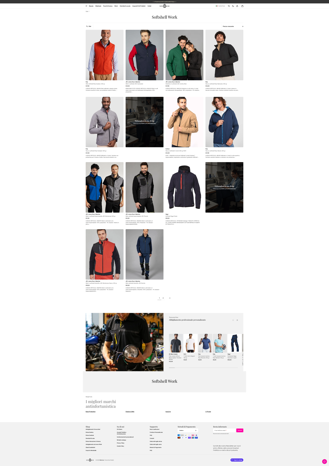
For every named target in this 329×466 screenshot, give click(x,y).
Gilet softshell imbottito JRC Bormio (135, 283)
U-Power (208, 411)
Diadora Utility (130, 411)
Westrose (101, 460)
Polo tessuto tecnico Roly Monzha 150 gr (204, 356)
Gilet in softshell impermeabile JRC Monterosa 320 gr (100, 216)
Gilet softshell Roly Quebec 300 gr (95, 84)
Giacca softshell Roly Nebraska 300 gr (216, 84)
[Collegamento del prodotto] (105, 61)
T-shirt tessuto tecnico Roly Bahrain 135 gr (219, 356)
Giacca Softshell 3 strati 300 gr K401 (176, 151)
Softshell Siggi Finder (171, 216)
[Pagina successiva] (170, 298)
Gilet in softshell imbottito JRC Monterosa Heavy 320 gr (101, 283)
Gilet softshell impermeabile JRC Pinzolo (137, 216)
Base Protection (91, 411)
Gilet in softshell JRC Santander (134, 84)
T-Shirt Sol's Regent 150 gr (189, 356)
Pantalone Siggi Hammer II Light (232, 356)
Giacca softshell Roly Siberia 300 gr (215, 151)
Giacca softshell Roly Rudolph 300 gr (96, 151)
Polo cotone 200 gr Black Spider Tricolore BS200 (175, 357)
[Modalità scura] (233, 6)
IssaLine (168, 411)
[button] (220, 6)
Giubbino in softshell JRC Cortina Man (176, 84)
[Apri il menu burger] (86, 6)
